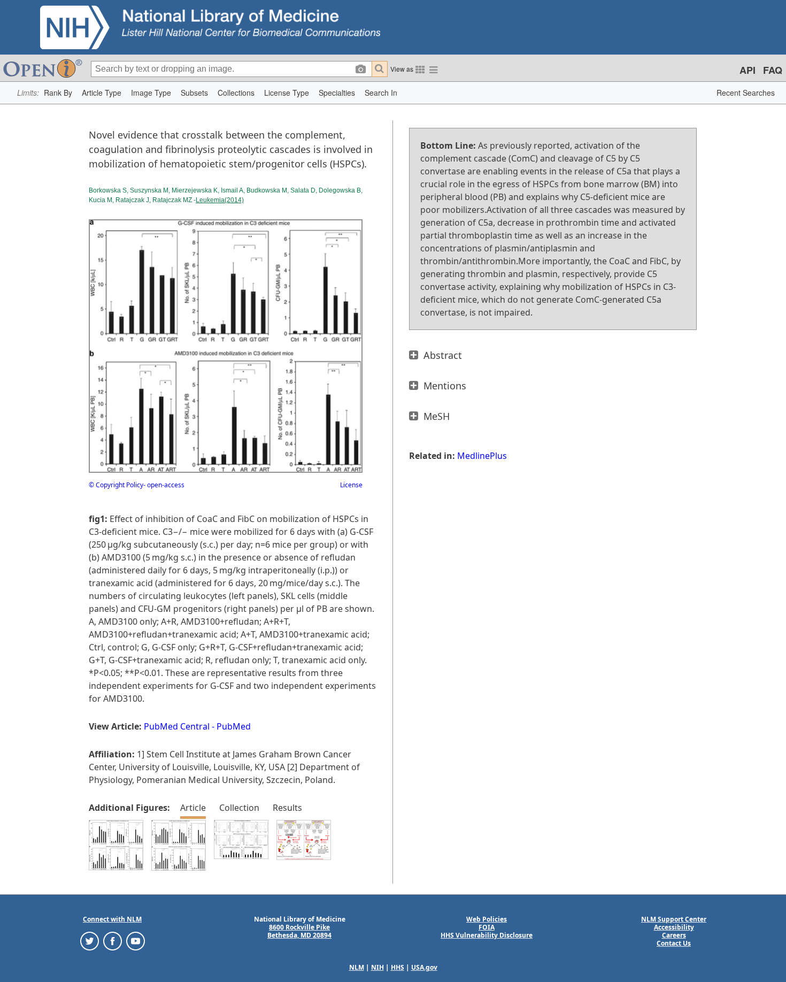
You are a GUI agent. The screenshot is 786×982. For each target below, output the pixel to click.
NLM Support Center (673, 919)
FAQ (772, 70)
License (351, 484)
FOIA (487, 927)
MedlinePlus (482, 456)
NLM (356, 967)
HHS (397, 967)
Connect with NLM (112, 919)
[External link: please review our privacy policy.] (89, 940)
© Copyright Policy (116, 484)
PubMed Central (177, 726)
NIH (377, 967)
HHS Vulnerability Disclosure (487, 935)
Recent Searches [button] (745, 92)
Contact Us (674, 943)
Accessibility (674, 927)
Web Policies (486, 919)
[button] (58, 93)
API (747, 70)
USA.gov (424, 967)
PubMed (234, 726)
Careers (674, 935)
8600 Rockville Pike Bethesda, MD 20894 (299, 931)
